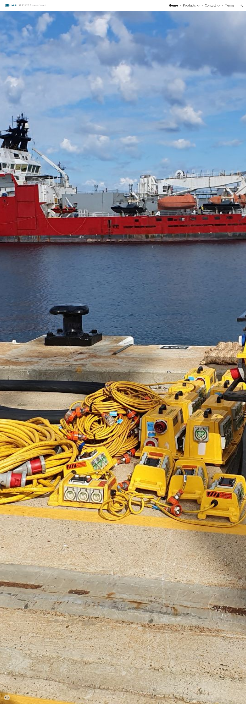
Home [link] (173, 5)
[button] (241, 5)
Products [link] (189, 5)
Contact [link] (210, 5)
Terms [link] (229, 5)
